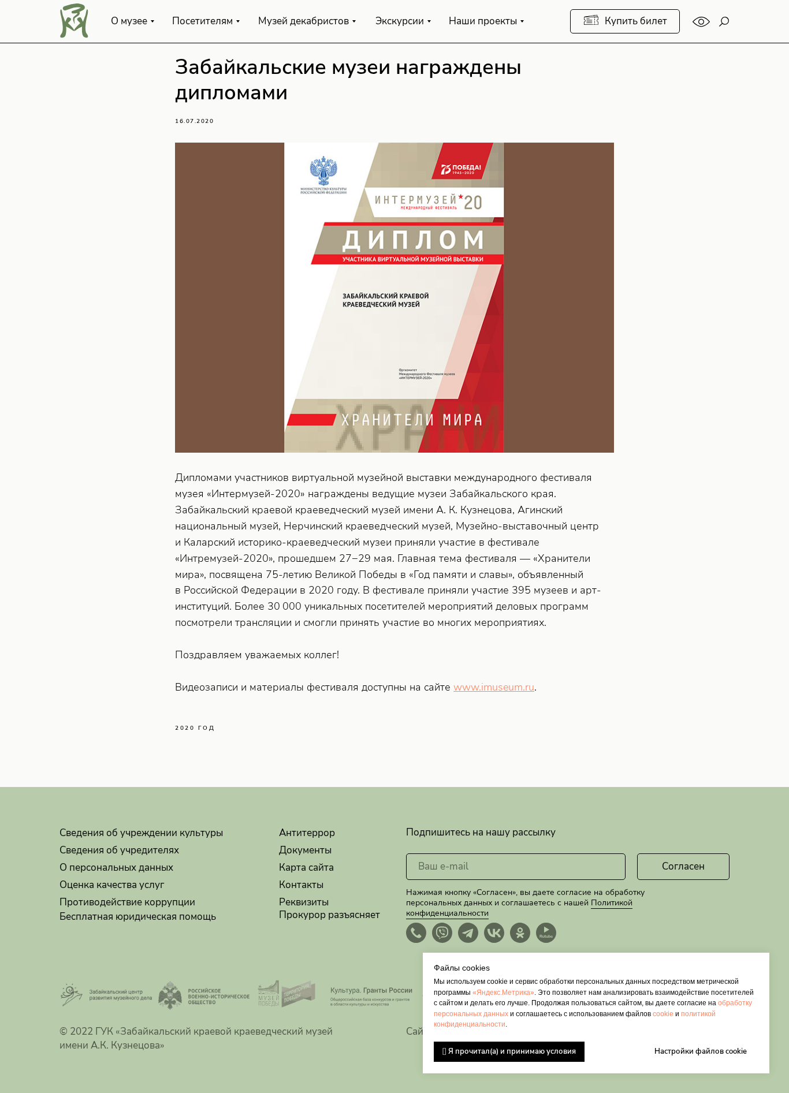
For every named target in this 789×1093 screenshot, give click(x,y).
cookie (663, 1014)
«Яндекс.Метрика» (503, 992)
